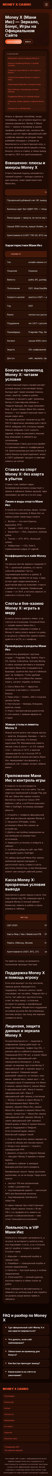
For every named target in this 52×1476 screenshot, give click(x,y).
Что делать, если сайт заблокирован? (20, 1341)
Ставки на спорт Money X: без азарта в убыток (24, 71)
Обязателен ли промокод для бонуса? (24, 1353)
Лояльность (9, 1414)
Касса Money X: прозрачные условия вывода (23, 90)
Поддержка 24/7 (12, 1447)
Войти (28, 42)
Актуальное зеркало (14, 1450)
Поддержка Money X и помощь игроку (23, 96)
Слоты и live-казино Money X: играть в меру (24, 78)
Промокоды (9, 1402)
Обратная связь (10, 1439)
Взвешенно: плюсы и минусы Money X (23, 58)
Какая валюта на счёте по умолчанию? (22, 1373)
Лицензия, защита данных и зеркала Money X (26, 102)
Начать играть (13, 42)
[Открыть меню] (46, 4)
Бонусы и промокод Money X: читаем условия (23, 64)
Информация (9, 1420)
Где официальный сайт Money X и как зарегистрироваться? (26, 1329)
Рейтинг (7, 1408)
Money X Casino (17, 4)
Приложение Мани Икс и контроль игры (24, 84)
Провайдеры (9, 1396)
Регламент (8, 1426)
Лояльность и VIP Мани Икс (19, 108)
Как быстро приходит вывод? (24, 1363)
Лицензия (8, 1432)
